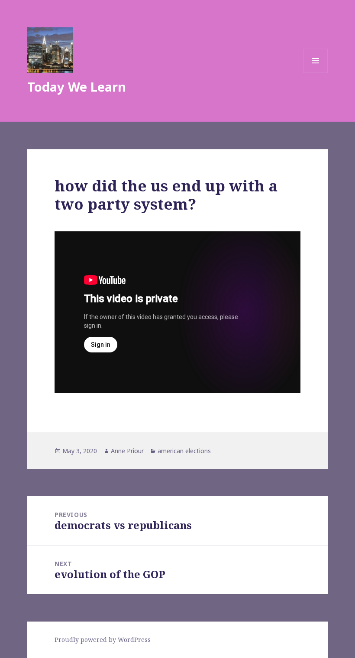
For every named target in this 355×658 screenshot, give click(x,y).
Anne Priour (127, 451)
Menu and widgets (316, 72)
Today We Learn (76, 86)
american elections (184, 451)
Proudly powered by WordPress (103, 639)
